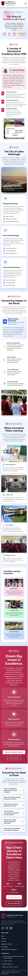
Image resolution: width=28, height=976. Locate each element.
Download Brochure (15, 903)
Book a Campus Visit (15, 897)
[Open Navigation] (26, 3)
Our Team (3, 941)
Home (2, 936)
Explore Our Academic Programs (14, 752)
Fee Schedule (4, 946)
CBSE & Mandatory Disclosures (9, 949)
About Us (3, 938)
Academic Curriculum (6, 944)
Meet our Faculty (14, 758)
